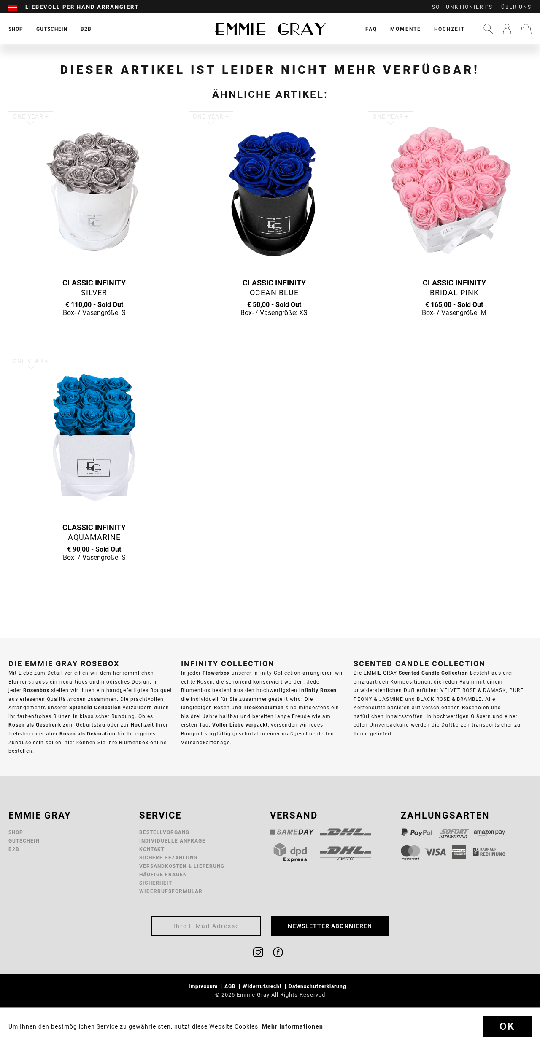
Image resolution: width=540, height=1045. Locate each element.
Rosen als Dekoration (87, 733)
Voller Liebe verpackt (240, 725)
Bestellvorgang (164, 832)
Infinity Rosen (318, 690)
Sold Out (94, 329)
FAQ (371, 29)
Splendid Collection (95, 707)
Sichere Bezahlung (168, 857)
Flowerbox (216, 673)
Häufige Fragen (163, 874)
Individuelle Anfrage (172, 841)
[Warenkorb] (526, 29)
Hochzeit (449, 29)
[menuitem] (16, 7)
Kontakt (152, 849)
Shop (15, 832)
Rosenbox (36, 690)
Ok (507, 1026)
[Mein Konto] (507, 29)
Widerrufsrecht (263, 986)
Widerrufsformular (170, 891)
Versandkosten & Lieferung (181, 866)
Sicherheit (155, 883)
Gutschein (24, 841)
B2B (13, 849)
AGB (231, 986)
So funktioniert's (462, 7)
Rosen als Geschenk (34, 725)
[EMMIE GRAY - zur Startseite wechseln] (270, 28)
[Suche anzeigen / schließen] (488, 29)
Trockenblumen (263, 707)
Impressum (204, 986)
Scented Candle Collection (433, 673)
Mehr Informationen (292, 1026)
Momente (405, 29)
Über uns (516, 7)
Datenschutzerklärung (318, 986)
